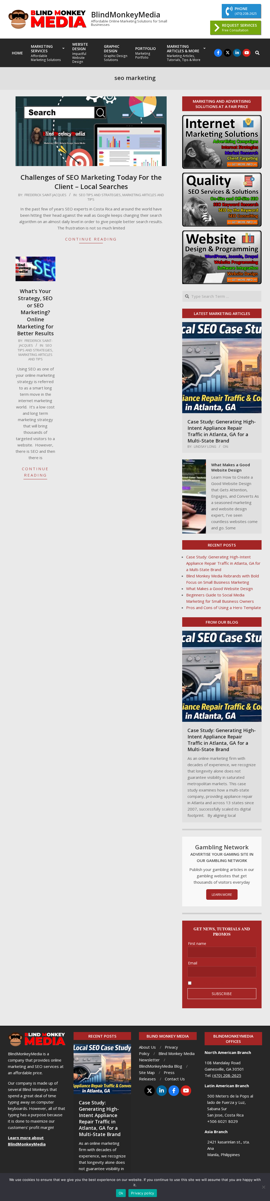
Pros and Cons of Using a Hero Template (223, 607)
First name (197, 943)
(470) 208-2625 (226, 1075)
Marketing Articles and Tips (126, 197)
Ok (121, 1193)
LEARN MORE (222, 894)
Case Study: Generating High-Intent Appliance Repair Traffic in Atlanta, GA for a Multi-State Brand (221, 431)
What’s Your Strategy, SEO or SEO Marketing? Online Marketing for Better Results (35, 312)
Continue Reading (91, 239)
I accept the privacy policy (216, 982)
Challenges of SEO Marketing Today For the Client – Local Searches (91, 181)
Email (192, 962)
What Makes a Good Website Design (230, 467)
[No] (263, 1187)
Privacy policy (142, 1193)
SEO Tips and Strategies (100, 194)
